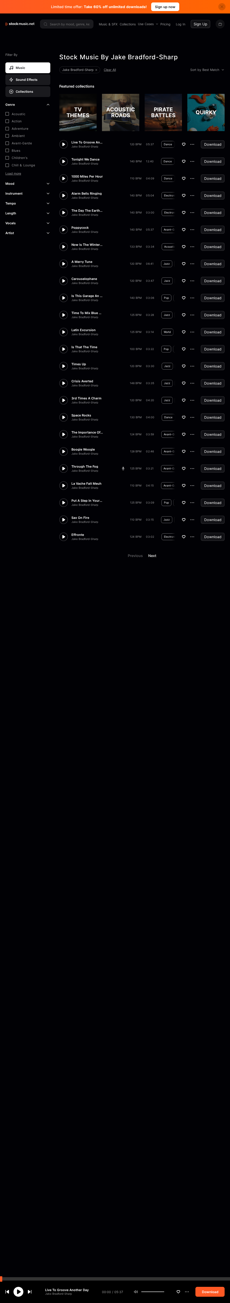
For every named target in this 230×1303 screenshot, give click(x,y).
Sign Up (200, 24)
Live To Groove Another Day (67, 1290)
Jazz (167, 263)
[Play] (18, 1292)
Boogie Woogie (83, 449)
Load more (13, 173)
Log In (180, 24)
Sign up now (165, 7)
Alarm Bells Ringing (86, 193)
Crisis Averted (82, 381)
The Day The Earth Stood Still (87, 210)
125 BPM (136, 315)
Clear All (110, 70)
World (167, 332)
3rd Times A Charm (86, 398)
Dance (168, 144)
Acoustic (169, 246)
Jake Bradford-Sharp (58, 1293)
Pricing (165, 24)
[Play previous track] (7, 1291)
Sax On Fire (80, 517)
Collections (128, 24)
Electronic (170, 195)
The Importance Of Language (87, 432)
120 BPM (136, 144)
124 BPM (136, 434)
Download (212, 144)
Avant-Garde (172, 229)
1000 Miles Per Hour (87, 176)
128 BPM (136, 451)
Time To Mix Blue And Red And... (87, 313)
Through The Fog (84, 466)
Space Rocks (81, 415)
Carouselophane (84, 278)
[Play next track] (29, 1291)
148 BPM (136, 383)
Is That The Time (84, 347)
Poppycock (80, 227)
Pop (166, 297)
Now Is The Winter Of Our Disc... (87, 244)
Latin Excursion (83, 330)
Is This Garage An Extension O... (87, 295)
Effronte (77, 534)
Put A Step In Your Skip (87, 500)
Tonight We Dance (85, 159)
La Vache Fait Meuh (86, 483)
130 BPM (136, 417)
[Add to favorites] (178, 1292)
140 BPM (136, 161)
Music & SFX (108, 24)
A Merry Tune (81, 261)
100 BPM (136, 349)
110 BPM (136, 178)
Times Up (78, 364)
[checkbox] (27, 114)
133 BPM (136, 246)
